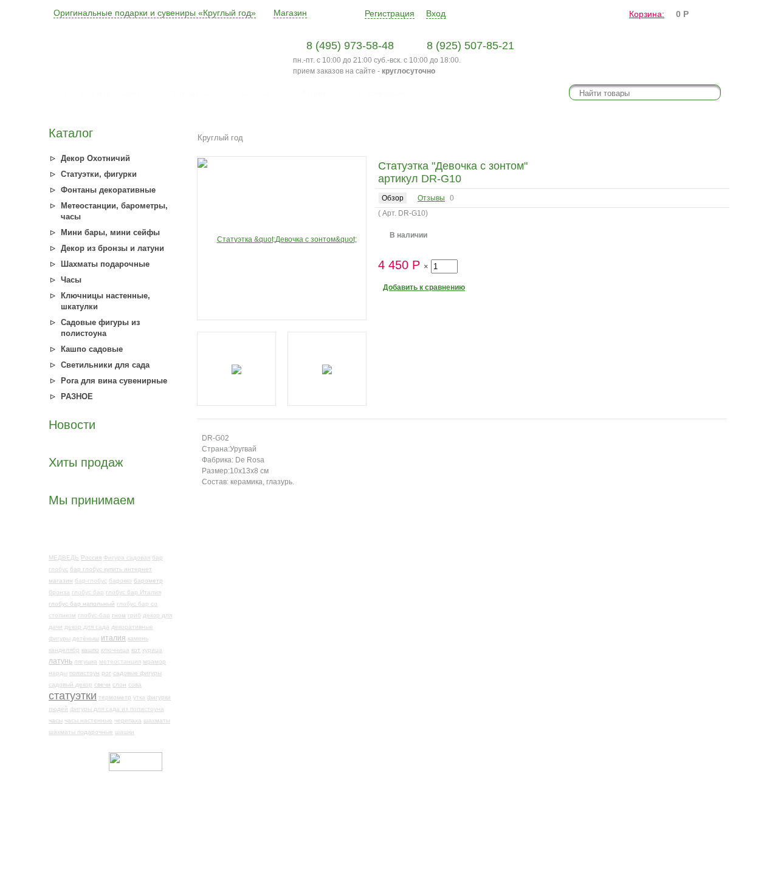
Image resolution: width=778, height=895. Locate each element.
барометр (148, 580)
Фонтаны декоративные (108, 189)
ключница (115, 649)
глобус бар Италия (133, 592)
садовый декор (70, 684)
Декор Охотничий (95, 158)
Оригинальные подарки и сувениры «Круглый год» (154, 13)
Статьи (255, 93)
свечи (102, 684)
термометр (114, 697)
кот (135, 649)
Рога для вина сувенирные (114, 380)
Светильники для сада (105, 364)
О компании (382, 93)
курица (152, 649)
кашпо (90, 649)
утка (139, 697)
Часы (71, 279)
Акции (313, 93)
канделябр (64, 649)
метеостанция (120, 661)
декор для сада (86, 626)
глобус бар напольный (82, 603)
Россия (91, 557)
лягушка (85, 661)
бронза (59, 592)
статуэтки (73, 696)
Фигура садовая (126, 557)
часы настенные (88, 720)
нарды (58, 673)
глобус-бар (94, 615)
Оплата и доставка (101, 93)
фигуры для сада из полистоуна (117, 708)
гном (119, 615)
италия (113, 638)
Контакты (190, 93)
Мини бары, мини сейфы (110, 232)
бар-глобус (91, 580)
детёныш (85, 638)
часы (56, 720)
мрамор (154, 661)
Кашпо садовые (92, 349)
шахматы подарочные (81, 732)
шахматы (156, 720)
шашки (124, 732)
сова (135, 684)
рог (106, 673)
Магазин (290, 13)
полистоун (84, 673)
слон (119, 684)
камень (138, 638)
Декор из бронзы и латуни (112, 248)
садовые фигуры (137, 673)
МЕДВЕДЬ (64, 557)
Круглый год (220, 137)
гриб (134, 615)
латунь (60, 661)
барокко (120, 580)
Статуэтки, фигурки (99, 174)
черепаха (128, 720)
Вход (436, 13)
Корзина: (646, 14)
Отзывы (431, 198)
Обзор (393, 198)
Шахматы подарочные (105, 264)
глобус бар (88, 592)
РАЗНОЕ (77, 396)
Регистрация (390, 13)
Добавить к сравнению (424, 287)
